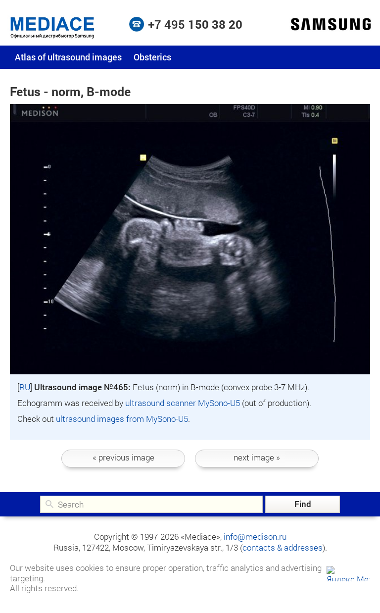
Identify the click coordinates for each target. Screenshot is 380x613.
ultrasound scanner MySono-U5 (182, 403)
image (123, 457)
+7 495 (195, 24)
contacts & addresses (282, 547)
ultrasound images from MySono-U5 (122, 418)
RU (24, 387)
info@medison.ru (255, 536)
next (257, 457)
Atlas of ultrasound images (68, 57)
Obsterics (152, 57)
